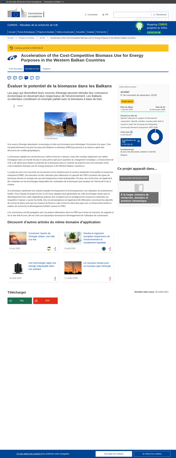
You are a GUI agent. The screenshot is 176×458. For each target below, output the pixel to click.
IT (32, 78)
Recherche (102, 32)
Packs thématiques (26, 32)
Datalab (90, 32)
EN (15, 78)
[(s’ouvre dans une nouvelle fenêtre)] (28, 13)
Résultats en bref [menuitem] (32, 69)
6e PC (42, 38)
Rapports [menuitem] (47, 69)
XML (22, 301)
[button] (105, 15)
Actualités (80, 32)
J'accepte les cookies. (114, 454)
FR (26, 78)
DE (9, 78)
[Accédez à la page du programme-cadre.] (12, 57)
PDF (47, 301)
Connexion (93, 15)
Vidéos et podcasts (65, 32)
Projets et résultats (45, 32)
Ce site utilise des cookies (28, 454)
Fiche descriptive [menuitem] (16, 69)
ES (21, 78)
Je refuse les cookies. (152, 454)
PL (38, 78)
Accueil (12, 32)
